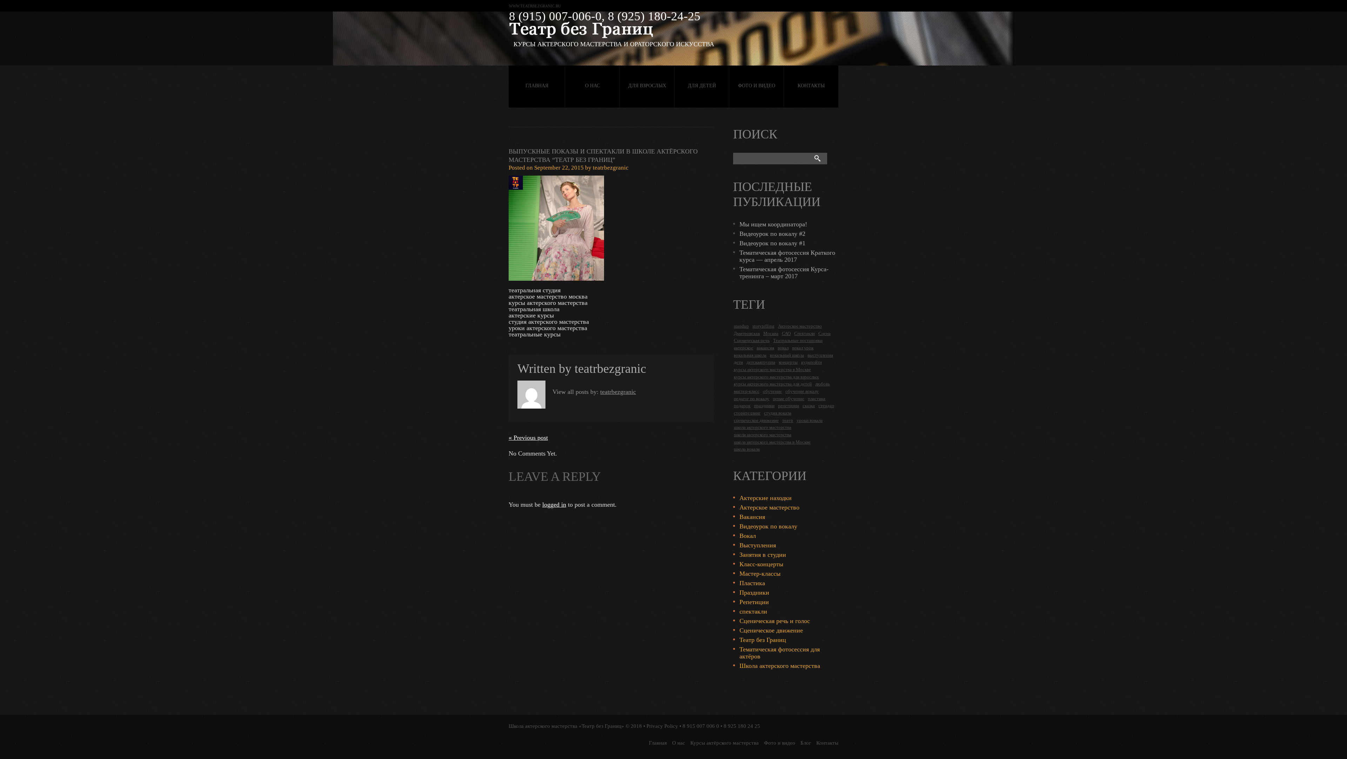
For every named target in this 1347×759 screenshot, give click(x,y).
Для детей (702, 85)
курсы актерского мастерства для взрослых (776, 377)
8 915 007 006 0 (701, 726)
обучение (772, 391)
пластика (816, 398)
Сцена (824, 333)
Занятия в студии (762, 554)
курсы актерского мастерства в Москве (772, 369)
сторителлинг (747, 413)
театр (787, 420)
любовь (822, 384)
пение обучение (788, 398)
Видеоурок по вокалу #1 (772, 243)
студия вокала (777, 413)
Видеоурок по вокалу (768, 526)
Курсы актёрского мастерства (724, 743)
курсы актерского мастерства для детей (773, 384)
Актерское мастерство (800, 326)
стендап (826, 405)
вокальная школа (750, 355)
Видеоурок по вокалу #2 (772, 233)
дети (738, 362)
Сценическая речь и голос (774, 620)
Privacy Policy (662, 726)
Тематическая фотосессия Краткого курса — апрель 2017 (787, 256)
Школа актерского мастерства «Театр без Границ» (566, 726)
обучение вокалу (802, 391)
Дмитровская (747, 333)
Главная (536, 85)
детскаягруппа (760, 362)
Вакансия (752, 516)
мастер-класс (746, 391)
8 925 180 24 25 (742, 726)
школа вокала (747, 449)
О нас (592, 85)
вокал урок (802, 347)
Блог (805, 743)
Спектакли (804, 333)
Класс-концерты (761, 564)
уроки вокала (810, 420)
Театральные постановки (798, 340)
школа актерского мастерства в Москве (772, 442)
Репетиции (754, 602)
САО (786, 333)
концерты (788, 362)
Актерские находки (765, 497)
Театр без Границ (762, 639)
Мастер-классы (759, 573)
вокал (783, 347)
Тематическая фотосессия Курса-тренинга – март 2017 (784, 273)
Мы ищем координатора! (773, 224)
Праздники (754, 592)
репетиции (788, 405)
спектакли (753, 611)
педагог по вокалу (751, 398)
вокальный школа (787, 355)
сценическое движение (756, 420)
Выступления (757, 545)
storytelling (763, 326)
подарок (742, 405)
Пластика (752, 583)
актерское (743, 347)
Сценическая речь (752, 340)
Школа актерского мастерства (779, 665)
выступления (820, 355)
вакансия (765, 347)
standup (741, 326)
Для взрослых (647, 85)
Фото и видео (756, 85)
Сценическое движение (771, 630)
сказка (809, 405)
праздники (764, 405)
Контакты (811, 85)
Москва (770, 333)
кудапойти (811, 362)
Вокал (747, 535)
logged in (554, 504)
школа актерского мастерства (762, 427)
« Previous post (528, 437)
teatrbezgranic (611, 167)
